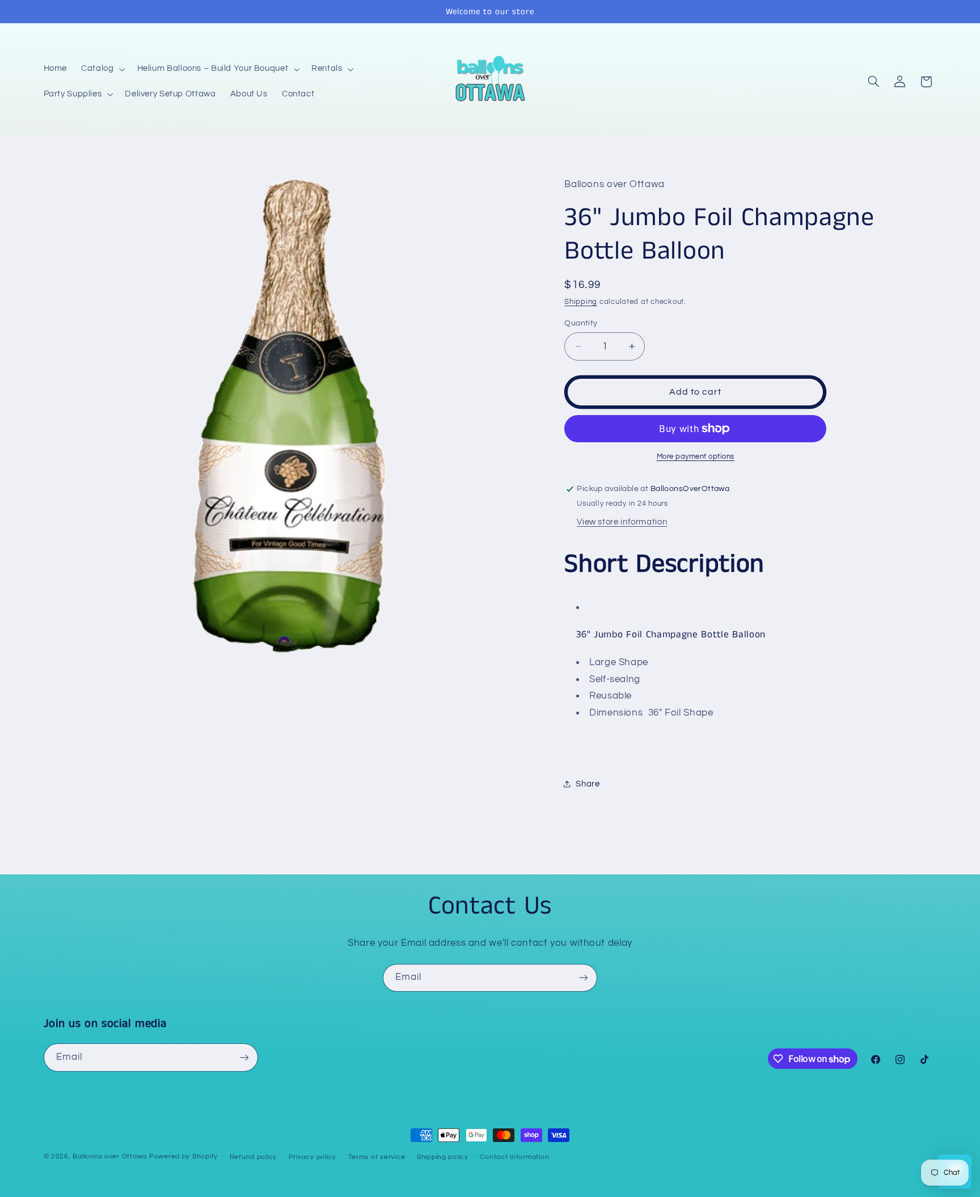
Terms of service (376, 1157)
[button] (102, 69)
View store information (622, 522)
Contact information (514, 1157)
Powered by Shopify (183, 1156)
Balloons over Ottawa (110, 1156)
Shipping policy (442, 1157)
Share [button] (587, 784)
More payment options (696, 456)
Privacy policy (312, 1157)
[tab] (743, 634)
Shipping (580, 302)
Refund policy (253, 1157)
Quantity (580, 323)
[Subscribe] (584, 978)
